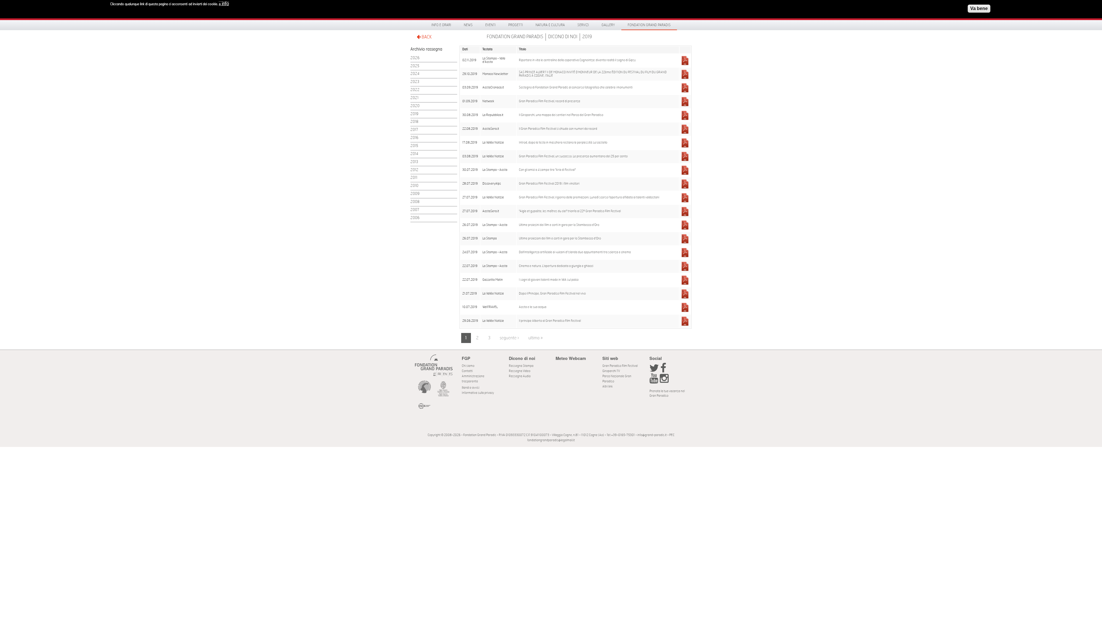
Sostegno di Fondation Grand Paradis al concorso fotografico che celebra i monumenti (576, 87)
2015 (414, 146)
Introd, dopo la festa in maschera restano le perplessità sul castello (563, 142)
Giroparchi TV (611, 371)
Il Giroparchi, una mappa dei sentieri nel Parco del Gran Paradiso (561, 115)
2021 (414, 98)
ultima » (535, 338)
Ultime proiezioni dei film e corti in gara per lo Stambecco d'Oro (560, 238)
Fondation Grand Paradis (649, 25)
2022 (415, 90)
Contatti (467, 371)
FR (439, 374)
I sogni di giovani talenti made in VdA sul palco (549, 279)
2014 (414, 154)
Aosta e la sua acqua (532, 307)
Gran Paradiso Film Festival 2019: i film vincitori (549, 183)
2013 (414, 162)
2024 (414, 74)
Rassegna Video (519, 371)
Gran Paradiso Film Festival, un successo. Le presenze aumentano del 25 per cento (573, 156)
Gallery (608, 25)
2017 (414, 130)
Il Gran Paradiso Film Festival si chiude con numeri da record (558, 128)
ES (451, 374)
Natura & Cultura (550, 25)
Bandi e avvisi (470, 387)
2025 (414, 66)
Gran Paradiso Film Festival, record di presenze (549, 101)
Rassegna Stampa (521, 365)
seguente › (509, 338)
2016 (414, 138)
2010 (414, 186)
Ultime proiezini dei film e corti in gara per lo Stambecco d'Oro (559, 225)
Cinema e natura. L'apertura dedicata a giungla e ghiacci (556, 266)
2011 (413, 178)
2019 (587, 36)
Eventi (490, 25)
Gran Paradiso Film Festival (620, 365)
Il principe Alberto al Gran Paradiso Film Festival (550, 320)
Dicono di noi (562, 36)
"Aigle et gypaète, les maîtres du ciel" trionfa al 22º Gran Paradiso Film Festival (570, 211)
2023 (414, 82)
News (468, 25)
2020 (415, 106)
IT (434, 374)
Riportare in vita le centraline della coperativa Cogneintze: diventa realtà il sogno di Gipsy (577, 60)
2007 (414, 210)
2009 (415, 194)
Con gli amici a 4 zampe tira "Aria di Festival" (547, 169)
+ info (224, 3)
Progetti (515, 25)
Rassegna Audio (520, 376)
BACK (426, 37)
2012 (414, 170)
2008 (415, 202)
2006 (415, 218)
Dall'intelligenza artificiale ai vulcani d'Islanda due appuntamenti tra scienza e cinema (575, 252)
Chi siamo (468, 365)
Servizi (583, 25)
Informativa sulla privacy (478, 392)
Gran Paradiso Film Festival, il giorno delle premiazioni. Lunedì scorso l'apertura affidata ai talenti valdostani (589, 197)
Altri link (607, 386)
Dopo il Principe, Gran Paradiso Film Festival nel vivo (552, 293)
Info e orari (441, 25)
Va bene (979, 8)
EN (445, 374)
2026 (415, 58)
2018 (414, 122)
